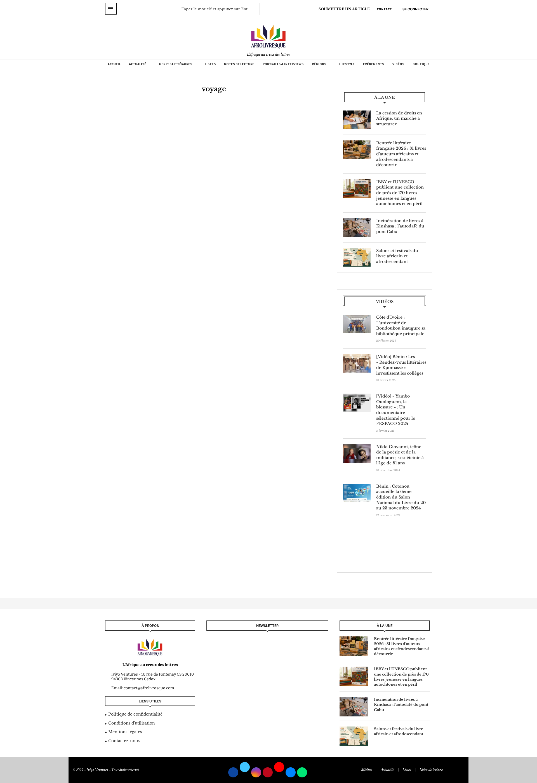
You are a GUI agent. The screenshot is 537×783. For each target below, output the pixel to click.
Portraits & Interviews (283, 64)
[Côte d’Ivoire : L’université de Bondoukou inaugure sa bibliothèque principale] (357, 324)
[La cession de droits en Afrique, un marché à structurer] (357, 119)
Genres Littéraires (175, 64)
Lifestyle (347, 64)
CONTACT (384, 9)
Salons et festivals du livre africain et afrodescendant (397, 256)
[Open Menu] (111, 9)
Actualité (137, 64)
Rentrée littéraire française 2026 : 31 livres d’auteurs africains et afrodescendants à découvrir (401, 153)
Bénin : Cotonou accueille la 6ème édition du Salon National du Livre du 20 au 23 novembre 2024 (401, 497)
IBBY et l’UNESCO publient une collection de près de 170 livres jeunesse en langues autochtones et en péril (400, 192)
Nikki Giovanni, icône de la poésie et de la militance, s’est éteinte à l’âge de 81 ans (400, 455)
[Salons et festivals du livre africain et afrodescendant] (357, 257)
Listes (210, 64)
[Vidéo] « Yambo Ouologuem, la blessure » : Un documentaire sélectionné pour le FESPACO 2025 (395, 410)
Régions (319, 64)
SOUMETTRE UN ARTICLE (344, 9)
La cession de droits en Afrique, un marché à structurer (399, 118)
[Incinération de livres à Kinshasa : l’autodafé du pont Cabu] (357, 227)
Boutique (421, 64)
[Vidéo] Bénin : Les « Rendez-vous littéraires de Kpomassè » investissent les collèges (401, 365)
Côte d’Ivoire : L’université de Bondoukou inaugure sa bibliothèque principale (400, 325)
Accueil (114, 64)
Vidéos (398, 64)
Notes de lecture (239, 64)
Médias (366, 770)
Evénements (373, 64)
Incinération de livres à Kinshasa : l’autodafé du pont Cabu (400, 226)
